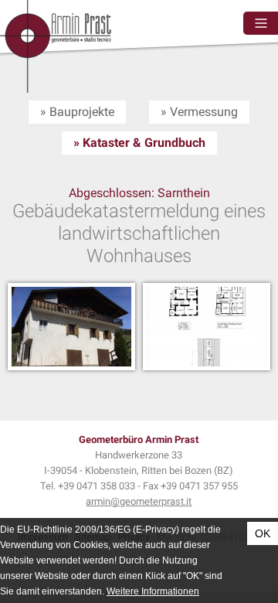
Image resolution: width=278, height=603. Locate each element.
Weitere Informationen (153, 591)
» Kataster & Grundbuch (139, 142)
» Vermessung (199, 111)
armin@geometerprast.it (139, 501)
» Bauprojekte (77, 111)
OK (262, 533)
